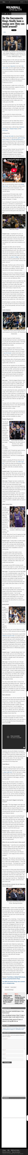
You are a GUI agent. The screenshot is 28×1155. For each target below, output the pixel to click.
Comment (4, 1038)
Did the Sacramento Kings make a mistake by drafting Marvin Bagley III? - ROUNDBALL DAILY (13, 1028)
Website (4, 1058)
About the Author (16, 1152)
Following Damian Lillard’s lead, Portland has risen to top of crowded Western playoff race (8, 999)
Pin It (5, 32)
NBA (8, 1150)
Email (4, 1054)
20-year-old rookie (9, 136)
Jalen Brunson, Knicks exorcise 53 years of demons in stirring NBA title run (12, 1020)
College (4, 1150)
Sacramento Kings (9, 989)
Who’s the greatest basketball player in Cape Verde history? (13, 1012)
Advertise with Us (6, 1152)
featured (7, 987)
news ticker (13, 987)
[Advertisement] (14, 1082)
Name (4, 1049)
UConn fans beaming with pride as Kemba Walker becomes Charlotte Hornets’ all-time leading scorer (20, 999)
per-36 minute (7, 353)
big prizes (13, 66)
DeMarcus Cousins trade (8, 635)
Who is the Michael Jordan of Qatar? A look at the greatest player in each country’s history (13, 1016)
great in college (15, 257)
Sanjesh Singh (13, 128)
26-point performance (17, 139)
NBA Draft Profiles (15, 1150)
